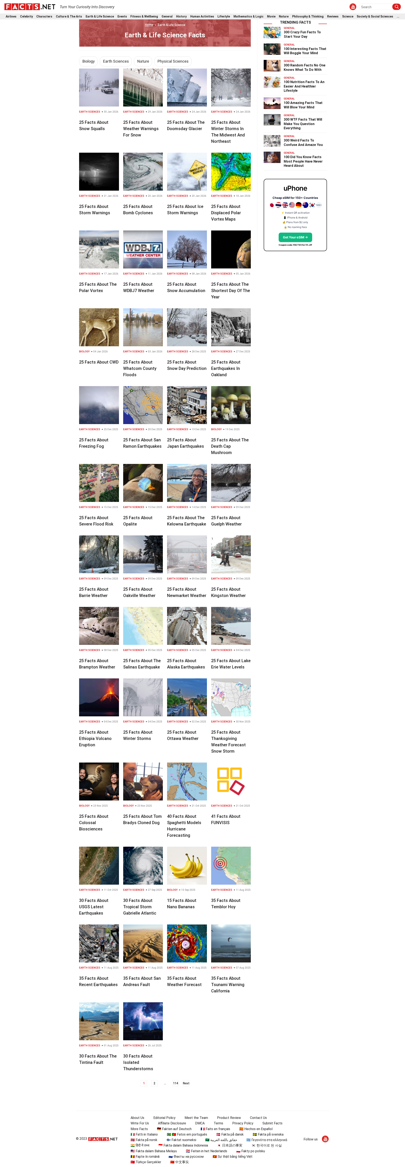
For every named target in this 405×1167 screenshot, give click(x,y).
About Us (137, 1118)
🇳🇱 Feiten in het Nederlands (206, 1151)
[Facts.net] (29, 6)
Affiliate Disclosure (172, 1123)
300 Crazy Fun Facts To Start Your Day (302, 34)
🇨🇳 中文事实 (179, 1162)
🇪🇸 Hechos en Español (256, 1129)
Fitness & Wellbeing (144, 16)
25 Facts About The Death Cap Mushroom (230, 446)
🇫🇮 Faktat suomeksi (181, 1140)
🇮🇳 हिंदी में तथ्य (140, 1145)
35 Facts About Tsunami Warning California (227, 984)
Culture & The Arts (69, 16)
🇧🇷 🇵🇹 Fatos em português (187, 1134)
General (167, 16)
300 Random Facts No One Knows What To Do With (304, 67)
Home (149, 25)
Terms (218, 1123)
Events (122, 16)
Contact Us (258, 1118)
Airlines (11, 16)
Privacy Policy (242, 1123)
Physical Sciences (173, 61)
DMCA (200, 1123)
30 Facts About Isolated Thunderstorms (138, 1062)
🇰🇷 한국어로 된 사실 (266, 1145)
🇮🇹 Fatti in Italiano (144, 1134)
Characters (44, 16)
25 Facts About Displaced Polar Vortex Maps (226, 213)
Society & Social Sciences (375, 16)
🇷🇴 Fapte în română (145, 1157)
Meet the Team (196, 1118)
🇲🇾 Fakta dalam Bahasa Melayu (154, 1151)
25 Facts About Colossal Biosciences (93, 822)
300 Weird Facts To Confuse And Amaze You (303, 142)
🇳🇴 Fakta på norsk (144, 1140)
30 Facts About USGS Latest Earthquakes (93, 907)
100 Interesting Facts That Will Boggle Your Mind (305, 51)
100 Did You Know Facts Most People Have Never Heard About (303, 161)
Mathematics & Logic (248, 16)
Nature (284, 16)
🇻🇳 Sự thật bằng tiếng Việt (232, 1157)
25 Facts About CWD (99, 362)
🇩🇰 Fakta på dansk (230, 1134)
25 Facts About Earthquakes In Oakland (225, 368)
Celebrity (26, 16)
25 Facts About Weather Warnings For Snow (141, 128)
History (181, 16)
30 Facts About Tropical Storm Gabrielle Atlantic (139, 907)
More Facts (139, 1129)
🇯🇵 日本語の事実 (229, 1145)
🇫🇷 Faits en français (215, 1129)
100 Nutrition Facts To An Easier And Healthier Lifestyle (304, 86)
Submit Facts (272, 1123)
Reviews (333, 16)
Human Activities (202, 16)
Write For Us (140, 1123)
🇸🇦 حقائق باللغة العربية (221, 1140)
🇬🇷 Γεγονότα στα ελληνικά (266, 1140)
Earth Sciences (116, 61)
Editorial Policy (164, 1118)
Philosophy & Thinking (308, 16)
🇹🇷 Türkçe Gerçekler (146, 1162)
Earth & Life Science (100, 16)
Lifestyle (223, 16)
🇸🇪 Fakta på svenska (268, 1134)
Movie (271, 16)
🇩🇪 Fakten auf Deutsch (174, 1129)
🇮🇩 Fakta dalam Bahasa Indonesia (183, 1145)
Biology (88, 61)
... (398, 16)
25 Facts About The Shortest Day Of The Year (230, 290)
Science (347, 16)
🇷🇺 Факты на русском (186, 1157)
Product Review (229, 1118)
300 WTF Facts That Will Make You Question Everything (303, 123)
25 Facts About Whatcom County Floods (140, 368)
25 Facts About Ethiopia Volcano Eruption (95, 738)
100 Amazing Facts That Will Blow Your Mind (303, 105)
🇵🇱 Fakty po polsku (250, 1151)
